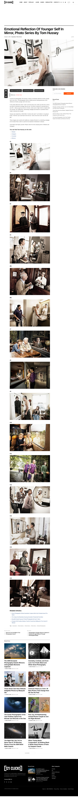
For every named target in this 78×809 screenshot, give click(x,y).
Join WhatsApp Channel (28, 90)
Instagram (14, 134)
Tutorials (53, 778)
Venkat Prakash (32, 666)
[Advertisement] (39, 15)
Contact (56, 2)
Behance (14, 138)
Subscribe (69, 93)
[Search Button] (73, 2)
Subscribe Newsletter (39, 90)
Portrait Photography (41, 625)
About (25, 2)
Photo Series (27, 625)
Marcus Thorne (8, 668)
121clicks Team (19, 94)
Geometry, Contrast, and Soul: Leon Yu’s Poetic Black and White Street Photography (38, 663)
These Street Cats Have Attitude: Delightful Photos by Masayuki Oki (15, 690)
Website (13, 131)
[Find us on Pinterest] (65, 2)
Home (21, 2)
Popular (31, 2)
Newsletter (49, 2)
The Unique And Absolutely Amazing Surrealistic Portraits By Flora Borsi (27, 617)
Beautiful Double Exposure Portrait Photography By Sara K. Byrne (26, 619)
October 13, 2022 (7, 36)
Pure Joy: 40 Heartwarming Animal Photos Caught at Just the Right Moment (38, 716)
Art (52, 770)
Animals (6, 685)
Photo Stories (19, 36)
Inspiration (15, 625)
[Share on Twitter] (6, 93)
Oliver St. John (8, 694)
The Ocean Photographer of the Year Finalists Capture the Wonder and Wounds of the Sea (15, 716)
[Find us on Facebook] (4, 782)
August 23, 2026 (39, 666)
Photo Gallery (20, 625)
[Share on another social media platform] (6, 96)
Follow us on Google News (16, 90)
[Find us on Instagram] (8, 782)
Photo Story (33, 625)
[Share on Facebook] (6, 90)
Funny (53, 775)
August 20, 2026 (39, 748)
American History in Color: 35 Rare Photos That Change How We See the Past (38, 690)
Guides (42, 2)
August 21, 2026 (39, 720)
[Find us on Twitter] (63, 2)
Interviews (54, 776)
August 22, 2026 (15, 694)
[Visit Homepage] (8, 2)
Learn (37, 2)
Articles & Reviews (56, 772)
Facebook (14, 136)
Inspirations (14, 36)
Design (53, 773)
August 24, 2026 (15, 668)
